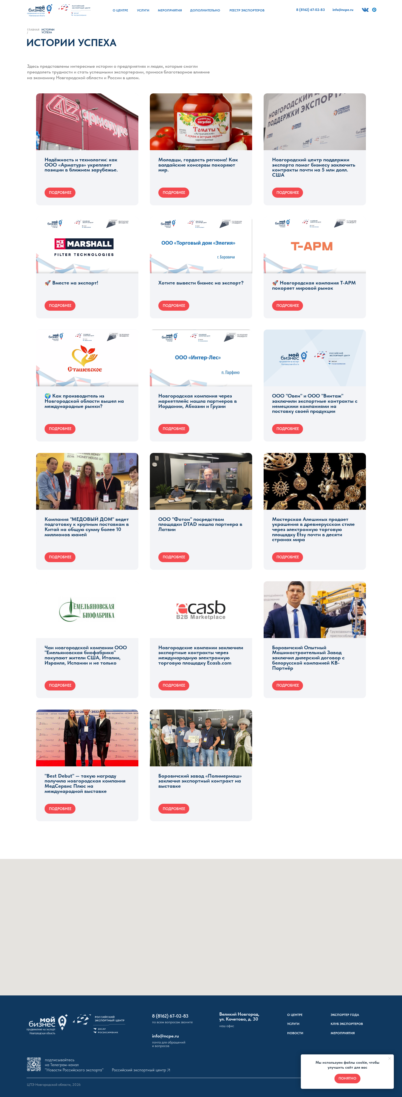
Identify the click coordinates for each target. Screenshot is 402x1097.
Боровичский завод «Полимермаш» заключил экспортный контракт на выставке (200, 781)
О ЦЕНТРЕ (294, 1015)
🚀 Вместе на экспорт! (71, 283)
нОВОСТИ (295, 1033)
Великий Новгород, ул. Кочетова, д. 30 (239, 1016)
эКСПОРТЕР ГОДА (345, 1015)
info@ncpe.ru (165, 1036)
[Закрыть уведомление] (389, 1058)
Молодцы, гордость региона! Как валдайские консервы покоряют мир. (198, 164)
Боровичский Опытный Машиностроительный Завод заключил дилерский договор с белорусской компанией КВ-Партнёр (308, 657)
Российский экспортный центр (139, 1070)
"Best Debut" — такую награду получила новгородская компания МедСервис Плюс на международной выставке (85, 783)
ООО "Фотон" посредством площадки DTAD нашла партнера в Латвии (200, 524)
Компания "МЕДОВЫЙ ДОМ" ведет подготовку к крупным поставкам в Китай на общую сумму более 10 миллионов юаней (87, 527)
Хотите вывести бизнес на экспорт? (201, 283)
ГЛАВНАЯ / (33, 31)
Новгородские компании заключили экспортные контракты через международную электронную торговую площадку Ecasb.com (200, 655)
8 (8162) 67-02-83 (170, 1016)
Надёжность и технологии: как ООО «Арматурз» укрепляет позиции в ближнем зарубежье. (81, 164)
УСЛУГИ (293, 1024)
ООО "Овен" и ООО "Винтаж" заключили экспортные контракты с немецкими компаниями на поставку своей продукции (314, 403)
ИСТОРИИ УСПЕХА (48, 31)
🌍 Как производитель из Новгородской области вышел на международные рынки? (84, 401)
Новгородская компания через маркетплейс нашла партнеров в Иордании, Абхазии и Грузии (197, 401)
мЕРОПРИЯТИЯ (343, 1033)
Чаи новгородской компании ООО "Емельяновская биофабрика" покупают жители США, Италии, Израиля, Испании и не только (86, 655)
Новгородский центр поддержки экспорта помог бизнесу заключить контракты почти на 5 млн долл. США (313, 167)
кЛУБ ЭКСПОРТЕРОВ (347, 1024)
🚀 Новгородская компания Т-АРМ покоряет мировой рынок (314, 285)
